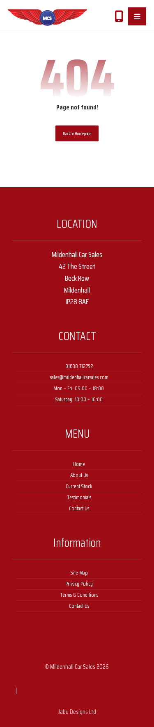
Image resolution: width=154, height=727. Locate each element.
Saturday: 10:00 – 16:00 (79, 399)
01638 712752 (79, 366)
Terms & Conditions (79, 595)
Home (79, 464)
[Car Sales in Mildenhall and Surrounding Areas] (47, 17)
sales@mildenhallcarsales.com (79, 377)
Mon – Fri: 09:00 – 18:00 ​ (79, 388)
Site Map (79, 572)
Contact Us (79, 508)
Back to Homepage (77, 133)
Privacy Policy (79, 583)
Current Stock (79, 486)
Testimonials (79, 497)
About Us (79, 475)
